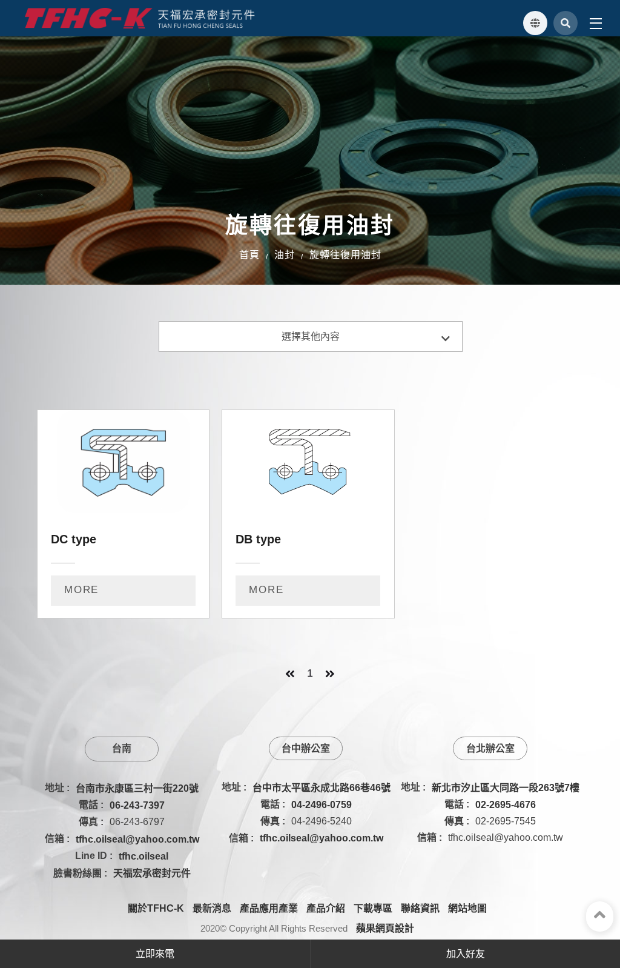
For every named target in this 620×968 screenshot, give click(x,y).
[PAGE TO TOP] (599, 916)
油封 (284, 255)
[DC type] (123, 514)
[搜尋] (565, 23)
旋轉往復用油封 (345, 255)
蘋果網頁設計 (385, 928)
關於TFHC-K (156, 908)
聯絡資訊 (420, 908)
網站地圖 (467, 908)
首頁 (249, 255)
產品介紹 (325, 908)
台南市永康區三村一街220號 (137, 788)
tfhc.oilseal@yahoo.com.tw (137, 839)
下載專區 (373, 908)
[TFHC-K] (140, 18)
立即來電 (155, 954)
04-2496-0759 (321, 805)
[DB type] (308, 514)
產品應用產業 (269, 908)
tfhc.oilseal (143, 856)
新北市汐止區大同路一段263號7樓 (505, 788)
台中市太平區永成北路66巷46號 (321, 788)
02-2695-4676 (505, 805)
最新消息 (212, 908)
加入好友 (465, 954)
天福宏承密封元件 (152, 873)
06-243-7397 (137, 805)
